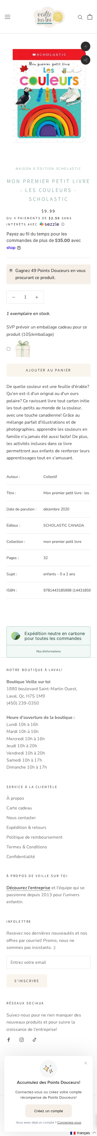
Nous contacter (21, 818)
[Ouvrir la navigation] (7, 17)
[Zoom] (85, 46)
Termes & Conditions (26, 847)
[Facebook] (8, 1039)
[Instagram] (21, 1039)
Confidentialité (20, 857)
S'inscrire (26, 980)
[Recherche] (80, 16)
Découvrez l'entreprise (28, 888)
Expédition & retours (26, 828)
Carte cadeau (19, 808)
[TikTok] (34, 1039)
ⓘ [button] (62, 224)
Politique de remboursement (34, 837)
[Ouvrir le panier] (90, 16)
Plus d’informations (48, 651)
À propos (15, 798)
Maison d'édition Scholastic (48, 168)
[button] (83, 1133)
